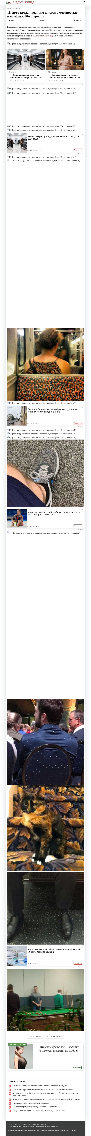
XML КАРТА (74, 1130)
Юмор (11, 20)
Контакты (63, 1130)
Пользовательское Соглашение (37, 1130)
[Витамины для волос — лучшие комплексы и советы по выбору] (21, 1068)
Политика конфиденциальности (17, 1130)
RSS (68, 1130)
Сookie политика (53, 1130)
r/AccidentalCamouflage (43, 36)
